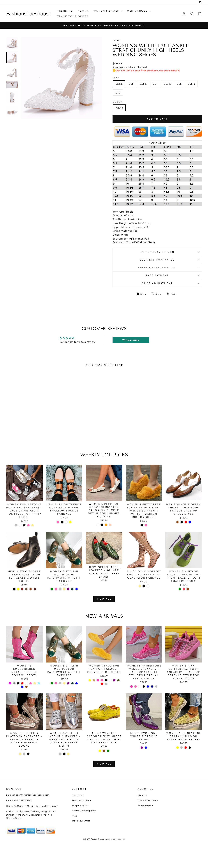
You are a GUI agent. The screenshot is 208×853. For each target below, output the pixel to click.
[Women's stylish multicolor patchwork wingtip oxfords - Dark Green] (72, 589)
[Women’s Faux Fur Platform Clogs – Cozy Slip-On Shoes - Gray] (106, 683)
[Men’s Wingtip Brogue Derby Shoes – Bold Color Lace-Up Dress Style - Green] (108, 750)
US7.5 (167, 83)
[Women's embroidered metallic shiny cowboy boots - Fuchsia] (10, 683)
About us (142, 795)
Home (116, 40)
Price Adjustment (157, 283)
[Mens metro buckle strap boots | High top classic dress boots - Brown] (30, 589)
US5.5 (119, 83)
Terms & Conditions (147, 800)
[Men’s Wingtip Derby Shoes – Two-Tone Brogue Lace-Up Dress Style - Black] (181, 522)
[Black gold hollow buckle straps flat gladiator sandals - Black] (143, 586)
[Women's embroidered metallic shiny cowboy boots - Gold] (34, 683)
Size (116, 77)
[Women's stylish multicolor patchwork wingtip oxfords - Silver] (60, 589)
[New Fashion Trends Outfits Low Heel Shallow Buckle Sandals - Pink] (57, 522)
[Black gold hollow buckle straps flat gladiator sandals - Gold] (139, 586)
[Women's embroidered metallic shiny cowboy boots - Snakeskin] (14, 683)
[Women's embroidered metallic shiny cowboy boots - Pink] (30, 683)
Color (118, 101)
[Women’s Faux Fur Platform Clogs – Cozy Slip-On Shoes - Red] (101, 683)
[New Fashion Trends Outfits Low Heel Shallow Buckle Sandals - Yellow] (70, 522)
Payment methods (81, 800)
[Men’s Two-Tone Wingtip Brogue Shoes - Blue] (146, 747)
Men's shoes (137, 10)
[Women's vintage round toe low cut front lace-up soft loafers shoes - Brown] (187, 589)
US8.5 (191, 83)
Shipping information (157, 267)
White (119, 107)
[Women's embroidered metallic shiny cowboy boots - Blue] (22, 686)
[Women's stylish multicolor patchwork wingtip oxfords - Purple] (68, 589)
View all (104, 598)
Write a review (130, 339)
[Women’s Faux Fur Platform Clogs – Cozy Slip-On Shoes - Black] (106, 680)
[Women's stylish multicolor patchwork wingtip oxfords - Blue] (76, 589)
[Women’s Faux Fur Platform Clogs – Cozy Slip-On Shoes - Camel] (93, 680)
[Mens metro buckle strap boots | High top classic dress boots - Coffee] (26, 589)
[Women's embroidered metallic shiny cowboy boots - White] (26, 683)
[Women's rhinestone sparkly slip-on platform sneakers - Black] (189, 747)
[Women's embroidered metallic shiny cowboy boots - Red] (22, 683)
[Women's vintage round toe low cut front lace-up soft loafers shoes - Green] (179, 589)
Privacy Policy (145, 805)
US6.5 (143, 83)
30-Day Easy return (157, 252)
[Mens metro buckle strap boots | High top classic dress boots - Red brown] (22, 589)
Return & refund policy (84, 810)
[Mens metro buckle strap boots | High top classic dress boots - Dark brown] (34, 589)
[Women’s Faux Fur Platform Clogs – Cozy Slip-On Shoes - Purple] (114, 680)
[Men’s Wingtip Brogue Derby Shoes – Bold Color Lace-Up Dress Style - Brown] (103, 750)
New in (83, 10)
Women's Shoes (106, 10)
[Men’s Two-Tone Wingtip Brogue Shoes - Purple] (141, 747)
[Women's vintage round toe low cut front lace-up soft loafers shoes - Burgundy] (183, 589)
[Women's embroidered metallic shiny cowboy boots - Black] (18, 683)
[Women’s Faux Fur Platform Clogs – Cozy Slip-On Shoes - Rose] (97, 680)
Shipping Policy (80, 805)
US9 (117, 92)
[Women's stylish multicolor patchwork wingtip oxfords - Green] (51, 589)
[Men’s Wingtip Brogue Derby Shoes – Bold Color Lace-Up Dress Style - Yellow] (99, 750)
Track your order (72, 16)
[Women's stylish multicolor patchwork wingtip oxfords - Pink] (56, 589)
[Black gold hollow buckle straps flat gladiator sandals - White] (147, 586)
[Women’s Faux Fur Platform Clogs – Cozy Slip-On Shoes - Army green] (118, 680)
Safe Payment (157, 275)
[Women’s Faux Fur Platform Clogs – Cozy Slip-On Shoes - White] (110, 680)
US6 (131, 83)
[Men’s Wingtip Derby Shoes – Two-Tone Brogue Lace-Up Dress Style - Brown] (177, 522)
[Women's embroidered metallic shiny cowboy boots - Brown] (26, 686)
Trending (65, 10)
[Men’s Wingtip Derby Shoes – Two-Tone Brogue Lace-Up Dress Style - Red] (185, 522)
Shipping (117, 66)
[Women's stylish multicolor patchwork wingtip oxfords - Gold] (64, 589)
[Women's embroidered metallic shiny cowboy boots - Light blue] (38, 683)
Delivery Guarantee (157, 259)
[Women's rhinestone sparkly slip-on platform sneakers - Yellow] (177, 747)
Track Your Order (81, 820)
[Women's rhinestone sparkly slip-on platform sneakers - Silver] (181, 747)
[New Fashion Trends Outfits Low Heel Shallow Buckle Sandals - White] (66, 522)
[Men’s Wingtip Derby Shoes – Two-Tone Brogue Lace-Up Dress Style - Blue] (189, 522)
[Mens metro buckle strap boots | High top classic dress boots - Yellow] (18, 589)
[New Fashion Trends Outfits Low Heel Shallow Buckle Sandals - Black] (62, 522)
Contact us (78, 795)
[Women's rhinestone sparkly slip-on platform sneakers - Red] (185, 747)
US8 (179, 83)
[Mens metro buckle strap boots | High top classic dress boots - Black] (14, 589)
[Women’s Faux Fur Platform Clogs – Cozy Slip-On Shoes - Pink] (101, 680)
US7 (155, 83)
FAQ (74, 815)
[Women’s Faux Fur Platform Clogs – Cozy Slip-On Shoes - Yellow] (89, 680)
